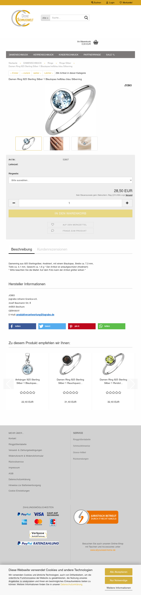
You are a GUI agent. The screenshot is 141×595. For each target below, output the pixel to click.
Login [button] (111, 2)
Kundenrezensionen (52, 249)
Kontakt (12, 438)
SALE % (110, 54)
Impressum (14, 467)
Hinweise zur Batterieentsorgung (25, 485)
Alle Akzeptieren (118, 571)
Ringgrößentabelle (17, 444)
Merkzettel (127, 2)
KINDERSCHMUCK (68, 54)
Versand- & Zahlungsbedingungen (25, 450)
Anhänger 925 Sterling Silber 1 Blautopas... (27, 381)
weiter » (37, 73)
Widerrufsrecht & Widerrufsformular (26, 456)
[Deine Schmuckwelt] (22, 18)
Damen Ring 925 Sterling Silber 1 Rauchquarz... (70, 381)
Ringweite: (14, 173)
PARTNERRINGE (92, 54)
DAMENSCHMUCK (18, 54)
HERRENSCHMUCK (43, 54)
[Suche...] (86, 18)
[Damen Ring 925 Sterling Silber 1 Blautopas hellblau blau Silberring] (70, 109)
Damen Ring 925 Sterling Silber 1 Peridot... (113, 381)
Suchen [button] (97, 2)
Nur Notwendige (118, 580)
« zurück (25, 73)
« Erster (14, 73)
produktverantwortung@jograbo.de (35, 315)
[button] (14, 203)
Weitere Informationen (119, 587)
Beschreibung (21, 249)
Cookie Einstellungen (19, 490)
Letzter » (48, 73)
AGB (11, 473)
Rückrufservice (16, 461)
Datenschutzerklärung (71, 584)
